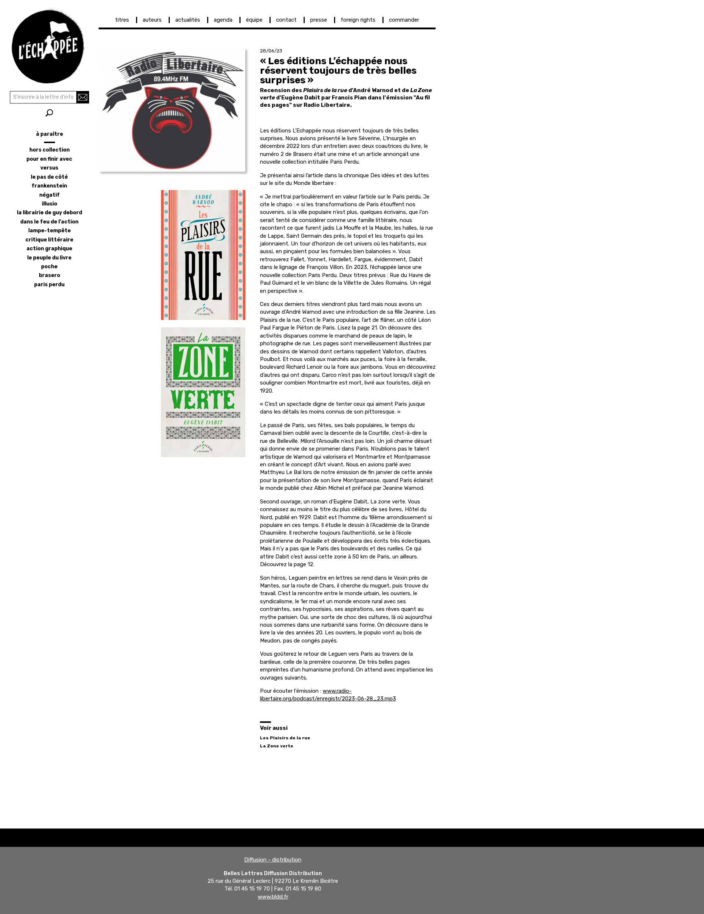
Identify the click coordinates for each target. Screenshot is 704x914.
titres (122, 20)
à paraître (49, 134)
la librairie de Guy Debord (49, 213)
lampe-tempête (49, 230)
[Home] (49, 44)
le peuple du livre (49, 258)
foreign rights (358, 20)
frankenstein (49, 186)
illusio (49, 204)
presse (318, 20)
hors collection (49, 150)
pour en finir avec (49, 159)
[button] (172, 110)
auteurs (152, 20)
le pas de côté (49, 177)
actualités (187, 20)
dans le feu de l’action (49, 222)
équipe (254, 20)
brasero (49, 275)
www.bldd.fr (273, 896)
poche (49, 266)
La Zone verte (276, 746)
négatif (49, 195)
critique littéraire (49, 240)
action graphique (49, 248)
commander (404, 20)
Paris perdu (49, 284)
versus (49, 168)
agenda (223, 20)
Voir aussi (274, 728)
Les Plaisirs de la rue (285, 737)
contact (286, 20)
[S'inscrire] (82, 97)
